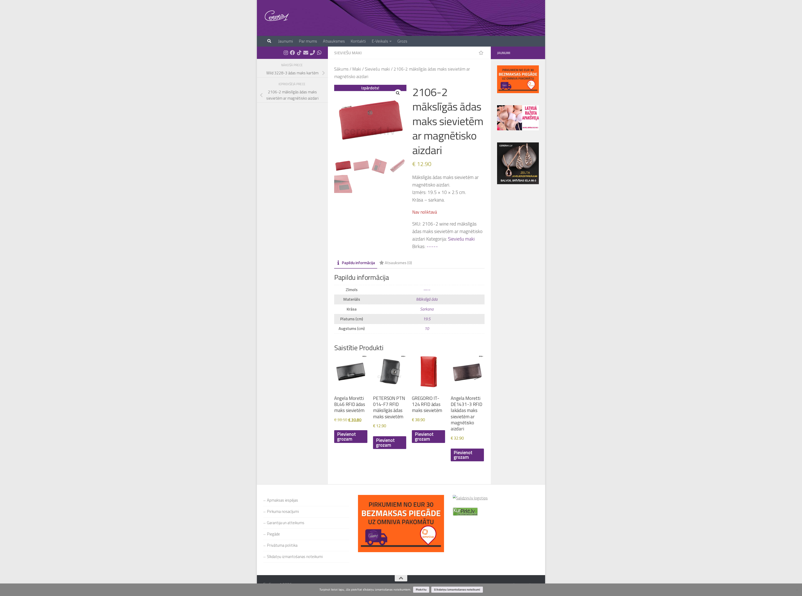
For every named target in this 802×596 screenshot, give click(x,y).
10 (426, 328)
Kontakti (358, 41)
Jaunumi (285, 41)
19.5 (426, 319)
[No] (797, 590)
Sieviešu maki (348, 52)
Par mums (308, 41)
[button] (398, 93)
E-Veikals (380, 41)
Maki (356, 69)
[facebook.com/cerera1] (292, 52)
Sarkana (427, 309)
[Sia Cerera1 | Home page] (276, 15)
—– (426, 290)
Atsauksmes (334, 41)
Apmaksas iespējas (282, 500)
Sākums (341, 69)
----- (432, 246)
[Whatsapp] (319, 52)
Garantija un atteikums (285, 523)
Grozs (402, 41)
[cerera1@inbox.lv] (305, 52)
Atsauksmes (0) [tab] (398, 263)
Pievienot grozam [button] (346, 437)
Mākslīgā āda (427, 299)
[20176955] (312, 52)
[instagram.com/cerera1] (285, 52)
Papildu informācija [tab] (358, 263)
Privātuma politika (282, 545)
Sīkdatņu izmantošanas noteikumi (295, 556)
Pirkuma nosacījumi (283, 511)
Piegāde (273, 534)
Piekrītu (421, 589)
